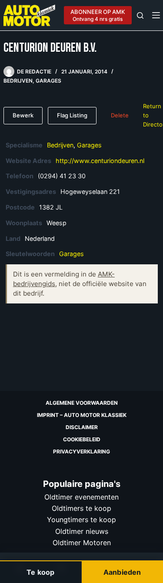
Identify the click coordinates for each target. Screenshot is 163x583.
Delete (120, 115)
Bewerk (23, 115)
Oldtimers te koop (81, 508)
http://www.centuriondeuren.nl (100, 160)
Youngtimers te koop (81, 519)
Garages (48, 80)
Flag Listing (72, 115)
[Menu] (156, 15)
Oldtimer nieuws (81, 531)
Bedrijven (18, 80)
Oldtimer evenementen (81, 497)
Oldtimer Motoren (82, 542)
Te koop (40, 572)
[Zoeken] (140, 15)
